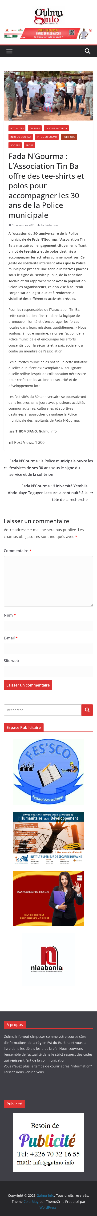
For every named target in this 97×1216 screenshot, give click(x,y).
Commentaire (17, 550)
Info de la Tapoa (56, 128)
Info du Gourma (20, 136)
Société (15, 145)
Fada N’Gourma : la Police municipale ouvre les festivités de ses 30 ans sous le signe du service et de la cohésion (51, 467)
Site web (11, 660)
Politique (69, 136)
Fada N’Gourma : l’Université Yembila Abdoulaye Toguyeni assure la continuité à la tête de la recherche (48, 492)
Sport (29, 145)
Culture (35, 128)
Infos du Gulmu (47, 136)
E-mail (11, 638)
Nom (10, 615)
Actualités (17, 128)
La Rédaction (49, 225)
